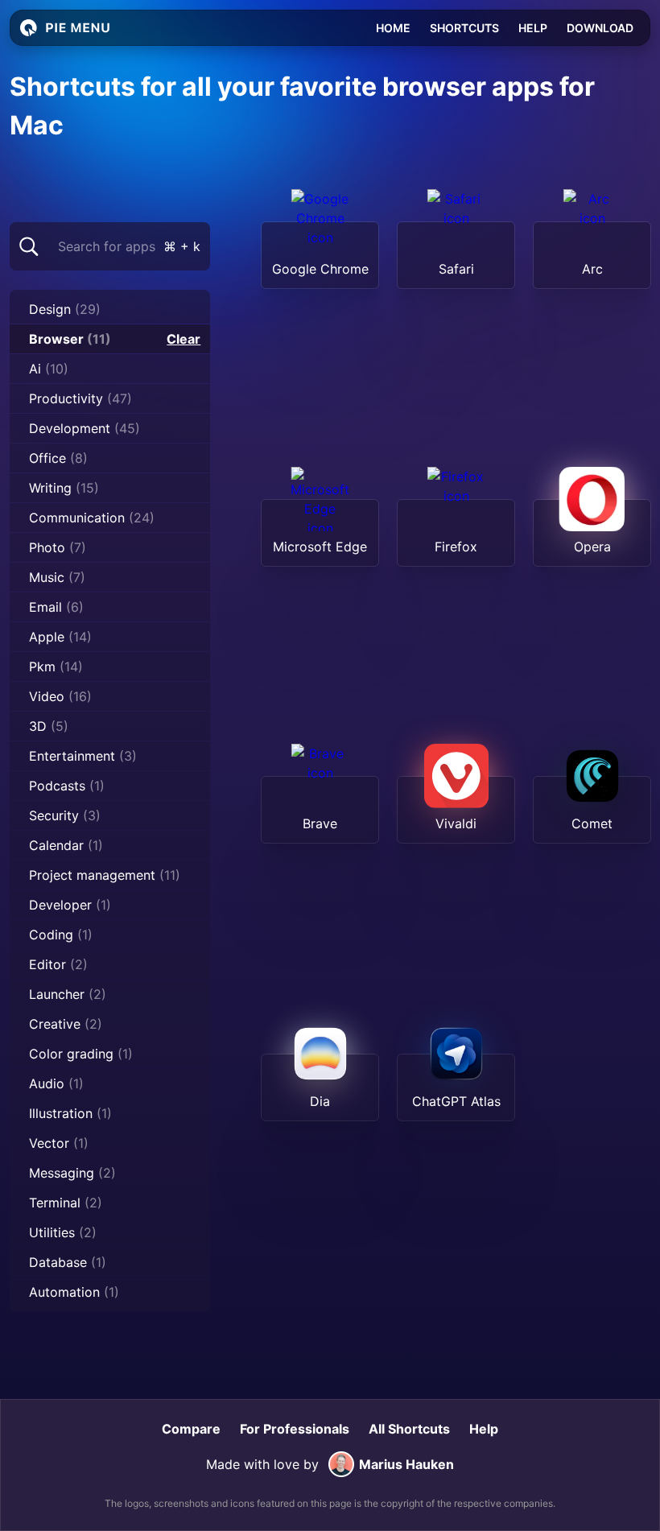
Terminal (65, 1203)
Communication (92, 518)
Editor (58, 964)
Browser (70, 339)
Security (65, 815)
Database (67, 1262)
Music (57, 577)
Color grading (81, 1054)
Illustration (70, 1113)
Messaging (72, 1173)
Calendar (66, 845)
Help (532, 28)
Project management (104, 875)
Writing (64, 488)
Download (600, 28)
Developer (70, 905)
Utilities (63, 1232)
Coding (61, 934)
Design (65, 309)
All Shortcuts (409, 1429)
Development (84, 428)
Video (60, 696)
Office (58, 458)
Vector (59, 1143)
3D (48, 726)
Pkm (56, 666)
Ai (48, 369)
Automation (74, 1292)
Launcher (67, 994)
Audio (56, 1083)
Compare (191, 1429)
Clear (183, 339)
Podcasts (67, 786)
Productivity (80, 398)
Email (56, 607)
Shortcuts (464, 28)
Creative (65, 1024)
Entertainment (83, 756)
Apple (60, 637)
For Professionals (294, 1429)
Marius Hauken (406, 1464)
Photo (57, 547)
